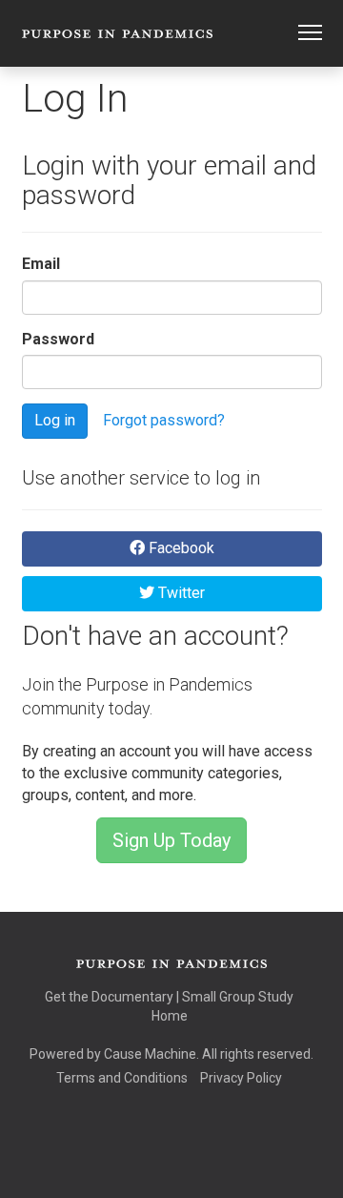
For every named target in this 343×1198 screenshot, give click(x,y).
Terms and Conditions (122, 1077)
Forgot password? (164, 420)
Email (41, 264)
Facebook (179, 548)
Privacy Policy (241, 1077)
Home (169, 1015)
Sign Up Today (171, 840)
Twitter (179, 593)
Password (58, 339)
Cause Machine (150, 1054)
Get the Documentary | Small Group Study (169, 996)
